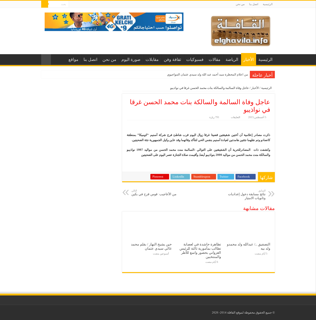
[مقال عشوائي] (46, 59)
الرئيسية (268, 4)
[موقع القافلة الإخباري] (240, 30)
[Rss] (72, 4)
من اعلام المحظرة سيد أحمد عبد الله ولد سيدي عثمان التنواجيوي (207, 74)
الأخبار (248, 59)
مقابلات (152, 59)
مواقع (73, 59)
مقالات (214, 59)
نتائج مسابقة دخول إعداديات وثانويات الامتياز (247, 194)
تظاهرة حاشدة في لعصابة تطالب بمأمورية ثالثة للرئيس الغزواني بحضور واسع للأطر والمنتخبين (200, 250)
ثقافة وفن (172, 59)
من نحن (240, 4)
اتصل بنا (253, 4)
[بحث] (44, 4)
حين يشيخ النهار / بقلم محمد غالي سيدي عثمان (151, 246)
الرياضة (232, 59)
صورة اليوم (130, 59)
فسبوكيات (195, 59)
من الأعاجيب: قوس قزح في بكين (154, 192)
